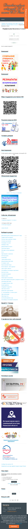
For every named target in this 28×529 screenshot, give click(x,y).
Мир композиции (5, 294)
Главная (3, 23)
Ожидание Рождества (6, 286)
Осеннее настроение (6, 241)
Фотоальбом (9, 23)
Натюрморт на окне (6, 242)
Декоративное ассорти (12, 24)
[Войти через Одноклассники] (18, 500)
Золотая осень (4, 272)
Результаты (10, 483)
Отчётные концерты (6, 224)
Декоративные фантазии (7, 261)
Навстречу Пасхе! (5, 288)
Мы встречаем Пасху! (6, 264)
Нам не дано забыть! (6, 268)
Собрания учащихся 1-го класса (9, 220)
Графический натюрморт (7, 237)
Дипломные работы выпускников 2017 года (11, 235)
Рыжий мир (4, 257)
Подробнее (19, 523)
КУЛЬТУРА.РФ (5, 228)
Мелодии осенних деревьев (7, 250)
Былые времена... (5, 285)
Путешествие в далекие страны (8, 239)
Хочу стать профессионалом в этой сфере (10, 479)
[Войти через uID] (10, 500)
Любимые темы (5, 244)
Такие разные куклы (6, 259)
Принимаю (14, 526)
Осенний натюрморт (6, 274)
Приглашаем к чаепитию (7, 253)
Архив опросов (17, 483)
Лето (2, 252)
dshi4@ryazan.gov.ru (11, 511)
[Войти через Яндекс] (15, 500)
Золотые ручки (4, 255)
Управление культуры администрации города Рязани (13, 466)
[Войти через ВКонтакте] (13, 500)
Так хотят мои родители (7, 478)
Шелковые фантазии (6, 281)
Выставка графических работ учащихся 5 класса (12, 279)
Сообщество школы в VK (7, 464)
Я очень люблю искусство (7, 477)
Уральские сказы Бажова (7, 290)
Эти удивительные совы (7, 283)
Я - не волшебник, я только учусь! (9, 292)
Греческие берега (5, 248)
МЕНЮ (2, 19)
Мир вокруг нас (5, 296)
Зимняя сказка (4, 275)
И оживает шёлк (5, 263)
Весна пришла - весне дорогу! (8, 266)
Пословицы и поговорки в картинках (9, 270)
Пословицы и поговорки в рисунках (9, 299)
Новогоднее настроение (7, 277)
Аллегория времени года (7, 297)
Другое (4, 480)
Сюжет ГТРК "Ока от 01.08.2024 (14, 193)
